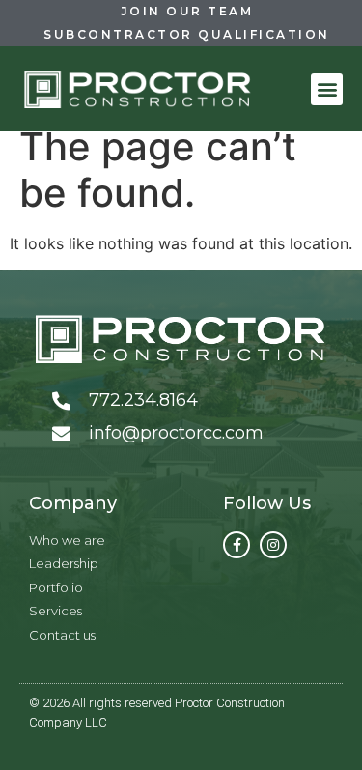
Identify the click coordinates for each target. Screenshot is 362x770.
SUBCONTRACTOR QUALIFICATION (186, 34)
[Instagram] (273, 544)
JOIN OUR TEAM (187, 11)
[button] (327, 89)
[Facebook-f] (236, 544)
